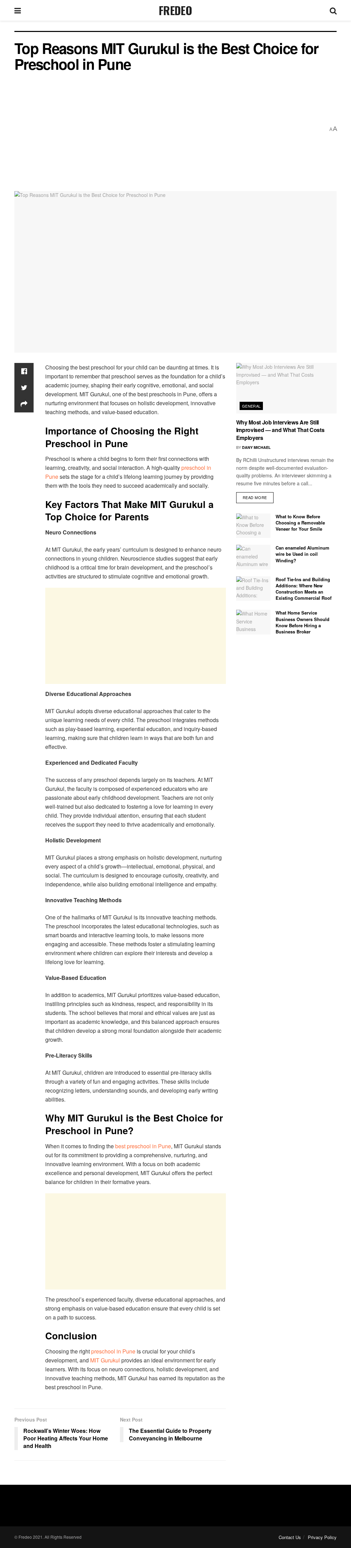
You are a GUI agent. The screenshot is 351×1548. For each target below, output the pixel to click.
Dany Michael (256, 447)
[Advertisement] (169, 129)
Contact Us (290, 1537)
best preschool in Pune (143, 1146)
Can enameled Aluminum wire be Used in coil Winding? (302, 553)
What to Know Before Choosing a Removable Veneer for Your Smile (300, 522)
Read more (255, 497)
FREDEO (175, 10)
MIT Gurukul (105, 1360)
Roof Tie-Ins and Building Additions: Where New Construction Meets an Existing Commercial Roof (303, 588)
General (251, 406)
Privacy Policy (322, 1537)
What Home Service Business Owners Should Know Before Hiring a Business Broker (302, 622)
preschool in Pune (112, 1351)
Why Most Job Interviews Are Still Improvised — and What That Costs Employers (280, 430)
